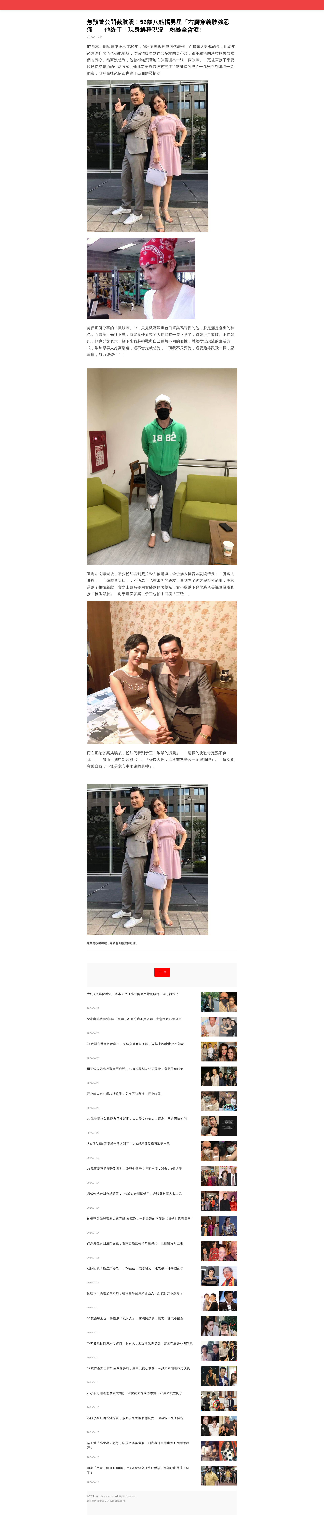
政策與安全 (103, 1500)
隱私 (117, 1500)
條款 (112, 1500)
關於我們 (91, 1500)
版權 (122, 1500)
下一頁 (162, 972)
